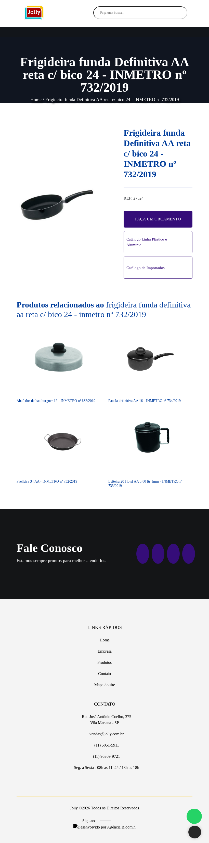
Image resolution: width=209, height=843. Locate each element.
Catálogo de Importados (145, 268)
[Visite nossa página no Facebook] (118, 821)
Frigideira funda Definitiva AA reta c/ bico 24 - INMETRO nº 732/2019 (112, 99)
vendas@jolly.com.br (106, 734)
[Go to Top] (195, 832)
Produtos (104, 662)
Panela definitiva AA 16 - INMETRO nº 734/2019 (144, 401)
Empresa (105, 651)
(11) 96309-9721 (106, 756)
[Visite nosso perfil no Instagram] (125, 821)
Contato (104, 673)
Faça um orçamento (158, 219)
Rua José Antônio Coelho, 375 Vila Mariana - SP (106, 719)
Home (36, 99)
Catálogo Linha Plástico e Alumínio (146, 242)
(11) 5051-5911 (106, 745)
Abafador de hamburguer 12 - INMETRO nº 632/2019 (56, 401)
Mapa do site (104, 685)
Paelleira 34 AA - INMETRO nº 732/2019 (47, 481)
